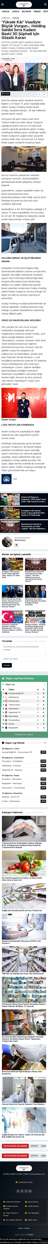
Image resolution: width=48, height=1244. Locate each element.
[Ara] (45, 4)
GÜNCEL (6, 12)
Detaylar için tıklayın (24, 735)
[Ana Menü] (2, 4)
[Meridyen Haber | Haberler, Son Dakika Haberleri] (24, 4)
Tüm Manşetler (33, 1213)
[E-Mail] (16, 545)
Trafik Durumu (33, 1206)
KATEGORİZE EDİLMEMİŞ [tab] (15, 1146)
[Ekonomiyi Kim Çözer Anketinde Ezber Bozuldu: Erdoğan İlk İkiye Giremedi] (35, 591)
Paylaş (6, 94)
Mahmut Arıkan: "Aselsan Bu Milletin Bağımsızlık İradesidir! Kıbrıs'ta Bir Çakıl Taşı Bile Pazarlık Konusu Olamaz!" (35, 628)
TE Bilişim (29, 1234)
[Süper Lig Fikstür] (45, 743)
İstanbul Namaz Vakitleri (10, 1207)
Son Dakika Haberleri (14, 1220)
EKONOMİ (26, 12)
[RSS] (30, 1191)
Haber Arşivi (32, 1220)
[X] (22, 1191)
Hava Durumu (33, 1202)
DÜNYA (15, 12)
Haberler (5, 18)
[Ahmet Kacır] (7, 542)
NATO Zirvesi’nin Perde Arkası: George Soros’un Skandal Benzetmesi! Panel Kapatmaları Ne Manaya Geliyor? (12, 602)
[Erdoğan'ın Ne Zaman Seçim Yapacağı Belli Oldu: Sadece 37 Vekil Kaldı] (12, 564)
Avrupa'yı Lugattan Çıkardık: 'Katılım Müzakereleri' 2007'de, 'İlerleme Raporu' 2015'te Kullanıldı (12, 628)
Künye (20, 1228)
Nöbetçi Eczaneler (13, 1202)
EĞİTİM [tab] (34, 1146)
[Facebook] (18, 1191)
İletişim (27, 1228)
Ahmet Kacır (20, 540)
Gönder (6, 665)
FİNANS (37, 12)
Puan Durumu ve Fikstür (10, 1214)
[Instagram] (26, 1191)
